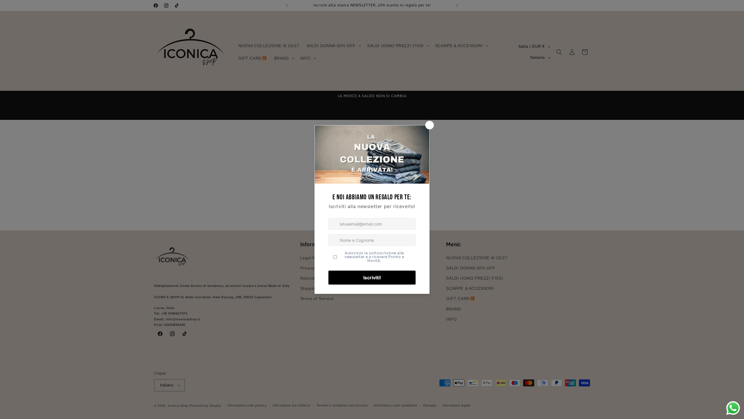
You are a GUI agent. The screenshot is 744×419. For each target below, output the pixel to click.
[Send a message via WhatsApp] (733, 408)
